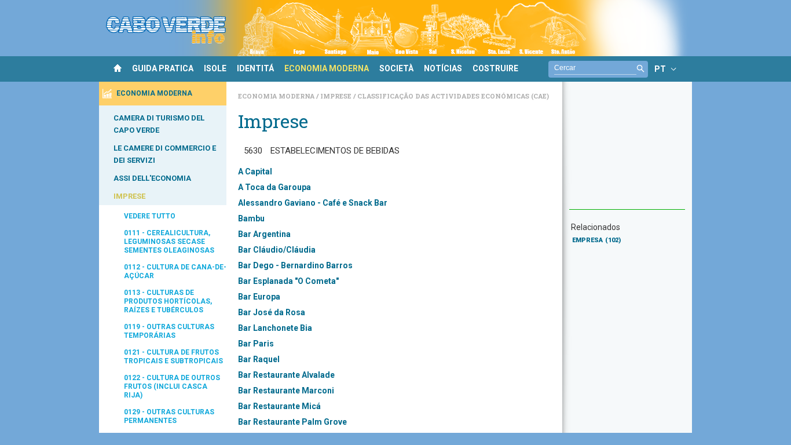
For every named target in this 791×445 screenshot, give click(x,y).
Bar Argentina (264, 234)
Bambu (251, 218)
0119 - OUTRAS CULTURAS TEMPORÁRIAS (169, 331)
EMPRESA (596, 240)
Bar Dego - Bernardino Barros (295, 265)
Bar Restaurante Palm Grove (292, 421)
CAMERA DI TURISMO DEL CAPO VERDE (158, 124)
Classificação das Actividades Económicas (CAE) (453, 96)
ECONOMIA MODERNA (326, 68)
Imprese (336, 96)
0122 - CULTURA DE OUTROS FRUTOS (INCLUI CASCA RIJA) (172, 386)
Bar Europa (259, 296)
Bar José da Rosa (271, 312)
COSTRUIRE (495, 68)
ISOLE (215, 68)
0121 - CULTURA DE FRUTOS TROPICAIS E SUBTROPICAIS (173, 356)
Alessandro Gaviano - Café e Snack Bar (312, 202)
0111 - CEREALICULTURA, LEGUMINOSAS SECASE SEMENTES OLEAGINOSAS (169, 241)
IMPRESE (129, 196)
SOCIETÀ (396, 68)
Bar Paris (256, 343)
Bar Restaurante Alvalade (286, 375)
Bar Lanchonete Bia (275, 328)
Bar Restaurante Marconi (286, 390)
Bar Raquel (259, 359)
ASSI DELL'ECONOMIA (152, 178)
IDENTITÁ (255, 68)
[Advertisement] (627, 151)
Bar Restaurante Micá (279, 406)
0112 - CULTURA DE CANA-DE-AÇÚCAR (175, 271)
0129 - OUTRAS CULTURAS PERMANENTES (169, 416)
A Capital (255, 171)
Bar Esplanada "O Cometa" (288, 281)
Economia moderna (277, 96)
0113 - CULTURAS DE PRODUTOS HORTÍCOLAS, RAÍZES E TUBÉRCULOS (168, 301)
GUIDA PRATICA (162, 68)
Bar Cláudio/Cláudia (277, 249)
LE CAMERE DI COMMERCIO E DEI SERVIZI (164, 154)
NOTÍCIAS (443, 68)
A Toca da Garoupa (274, 187)
